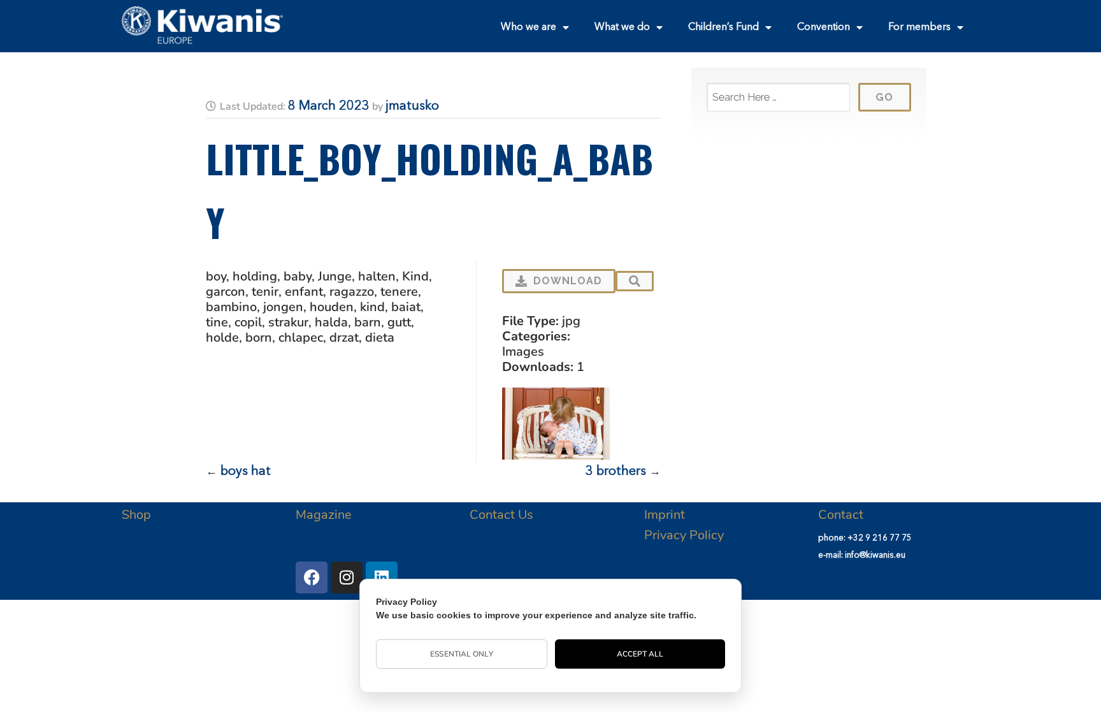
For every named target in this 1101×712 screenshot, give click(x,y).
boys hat (245, 471)
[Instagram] (347, 577)
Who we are (528, 27)
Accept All (640, 654)
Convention (823, 27)
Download (567, 281)
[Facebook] (311, 577)
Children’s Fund (723, 27)
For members (919, 27)
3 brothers (616, 471)
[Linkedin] (382, 577)
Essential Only (461, 654)
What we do (622, 27)
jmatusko (412, 106)
